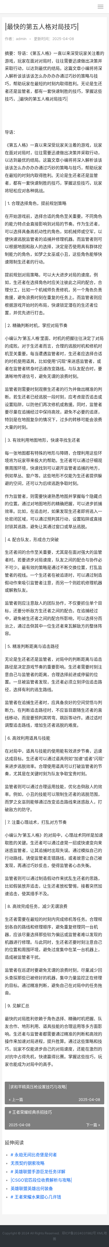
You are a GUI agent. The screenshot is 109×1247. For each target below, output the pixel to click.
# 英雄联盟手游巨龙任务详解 (38, 1171)
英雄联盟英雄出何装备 (32, 1188)
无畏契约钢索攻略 (27, 1163)
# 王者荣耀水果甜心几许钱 (36, 1197)
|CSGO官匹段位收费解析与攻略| (41, 1180)
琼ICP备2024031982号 (79, 1233)
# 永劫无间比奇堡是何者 (34, 1154)
